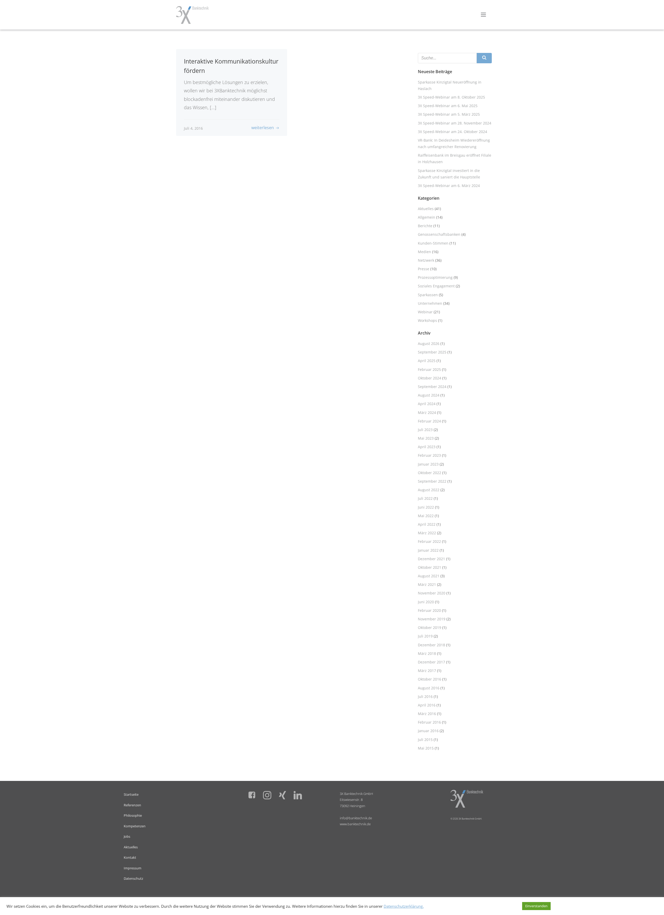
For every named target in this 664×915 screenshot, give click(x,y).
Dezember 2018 (431, 644)
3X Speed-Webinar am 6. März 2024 (449, 185)
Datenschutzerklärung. (404, 906)
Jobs (127, 836)
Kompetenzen (135, 826)
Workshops (427, 320)
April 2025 (426, 360)
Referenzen (132, 805)
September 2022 (432, 481)
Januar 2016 (428, 730)
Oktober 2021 (429, 567)
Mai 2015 (426, 748)
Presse (423, 268)
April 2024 (426, 403)
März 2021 (427, 584)
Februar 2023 (429, 455)
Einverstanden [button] (536, 906)
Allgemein (426, 217)
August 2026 (428, 343)
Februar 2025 (429, 369)
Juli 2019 (425, 636)
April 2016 (426, 705)
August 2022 (428, 489)
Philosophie (133, 815)
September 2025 (432, 352)
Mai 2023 (426, 438)
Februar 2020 (429, 610)
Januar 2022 (428, 550)
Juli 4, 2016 (193, 128)
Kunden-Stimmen (433, 243)
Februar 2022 (429, 541)
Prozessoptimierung (435, 277)
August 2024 (428, 395)
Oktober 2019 (429, 627)
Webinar (425, 311)
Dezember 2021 (431, 558)
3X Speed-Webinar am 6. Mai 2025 (448, 105)
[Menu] (483, 14)
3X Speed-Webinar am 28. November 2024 (454, 123)
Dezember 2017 (431, 662)
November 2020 (431, 593)
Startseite (131, 794)
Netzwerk (426, 260)
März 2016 (427, 713)
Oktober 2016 (429, 679)
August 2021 (428, 575)
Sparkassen (428, 294)
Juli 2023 (425, 429)
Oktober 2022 (429, 472)
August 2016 (428, 687)
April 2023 (426, 446)
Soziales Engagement (436, 285)
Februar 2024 (429, 421)
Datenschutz (133, 878)
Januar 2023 (428, 464)
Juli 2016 (425, 696)
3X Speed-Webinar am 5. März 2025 (449, 114)
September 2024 (432, 386)
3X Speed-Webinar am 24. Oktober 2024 (452, 131)
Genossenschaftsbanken (439, 234)
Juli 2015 (425, 739)
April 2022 (426, 524)
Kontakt (130, 857)
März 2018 (427, 653)
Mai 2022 (426, 515)
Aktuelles (426, 208)
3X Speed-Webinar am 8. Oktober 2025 (451, 97)
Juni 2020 (426, 601)
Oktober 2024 (429, 378)
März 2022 (427, 532)
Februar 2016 (429, 722)
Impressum (132, 868)
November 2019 (431, 618)
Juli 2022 (425, 498)
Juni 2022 (426, 507)
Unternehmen (430, 303)
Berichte (425, 225)
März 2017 (427, 670)
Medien (424, 251)
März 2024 (427, 412)
